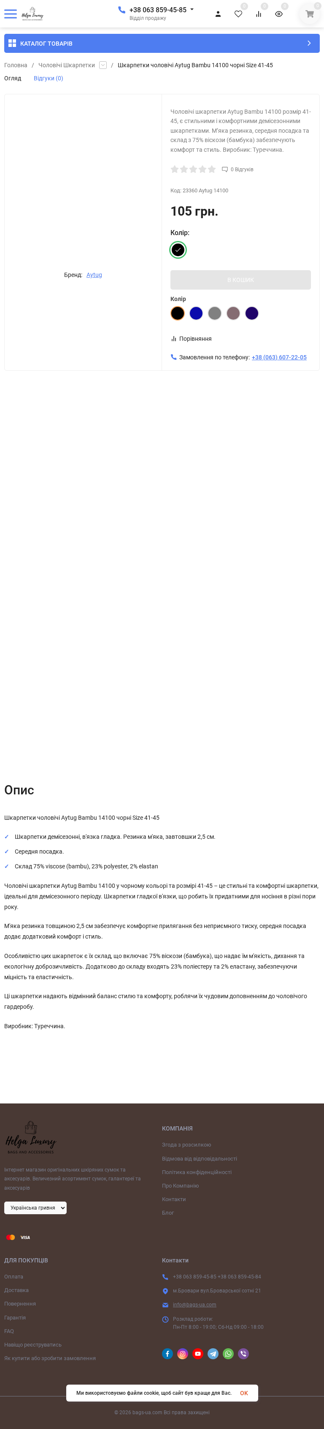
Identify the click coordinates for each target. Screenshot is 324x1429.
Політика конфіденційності (197, 1172)
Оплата (13, 1276)
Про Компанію (180, 1186)
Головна (15, 65)
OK (244, 1393)
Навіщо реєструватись (33, 1344)
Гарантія (15, 1317)
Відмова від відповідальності (199, 1158)
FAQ (9, 1331)
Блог (168, 1213)
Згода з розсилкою (186, 1145)
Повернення (20, 1303)
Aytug (94, 275)
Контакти (174, 1199)
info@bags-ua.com (194, 1305)
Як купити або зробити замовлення (50, 1358)
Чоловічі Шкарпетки (66, 65)
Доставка (16, 1290)
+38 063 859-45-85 (158, 10)
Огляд (12, 78)
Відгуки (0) (48, 78)
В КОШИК (240, 279)
